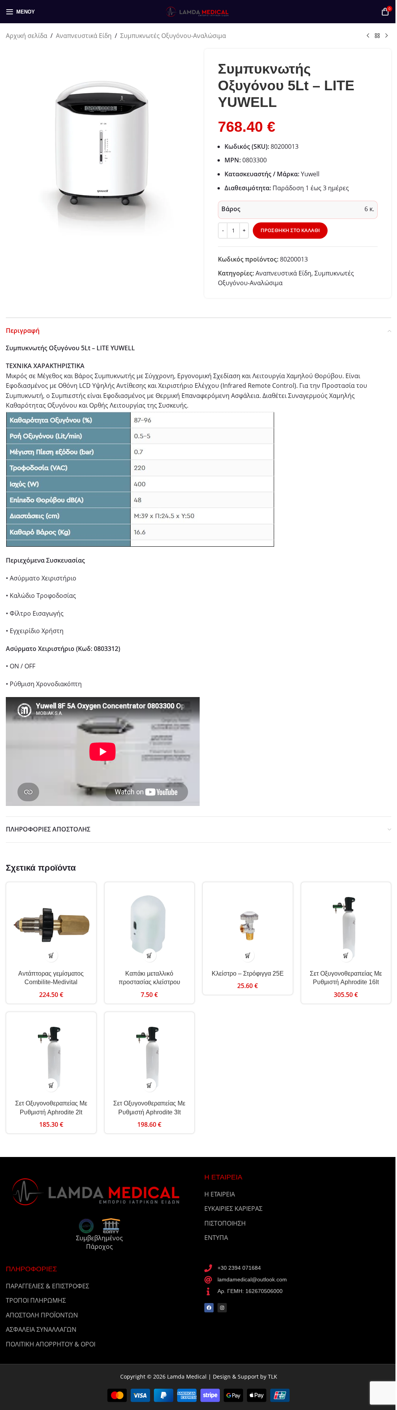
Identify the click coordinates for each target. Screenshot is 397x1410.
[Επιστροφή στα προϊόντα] (377, 36)
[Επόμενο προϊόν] (386, 36)
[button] (51, 955)
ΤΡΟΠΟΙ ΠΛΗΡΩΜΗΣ (36, 1300)
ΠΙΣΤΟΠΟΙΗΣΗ (225, 1223)
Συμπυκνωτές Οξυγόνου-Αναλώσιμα (173, 35)
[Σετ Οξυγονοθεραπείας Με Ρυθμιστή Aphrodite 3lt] (149, 1057)
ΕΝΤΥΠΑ (216, 1237)
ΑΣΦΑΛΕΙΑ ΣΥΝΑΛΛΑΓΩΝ (41, 1329)
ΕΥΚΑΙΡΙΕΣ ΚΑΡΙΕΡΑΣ (233, 1208)
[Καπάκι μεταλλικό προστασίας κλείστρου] (149, 927)
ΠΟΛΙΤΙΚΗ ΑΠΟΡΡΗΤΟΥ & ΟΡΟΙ (50, 1344)
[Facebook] (209, 1307)
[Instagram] (222, 1307)
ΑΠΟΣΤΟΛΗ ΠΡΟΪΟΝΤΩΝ (42, 1315)
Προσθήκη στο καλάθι (290, 230)
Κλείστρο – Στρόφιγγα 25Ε (248, 973)
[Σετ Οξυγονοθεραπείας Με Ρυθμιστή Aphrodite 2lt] (51, 1057)
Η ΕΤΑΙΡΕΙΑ (219, 1194)
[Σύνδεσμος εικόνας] (99, 1190)
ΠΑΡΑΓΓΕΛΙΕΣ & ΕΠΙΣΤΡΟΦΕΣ (47, 1286)
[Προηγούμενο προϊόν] (368, 36)
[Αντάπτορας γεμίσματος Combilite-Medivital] (51, 927)
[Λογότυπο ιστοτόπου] (198, 11)
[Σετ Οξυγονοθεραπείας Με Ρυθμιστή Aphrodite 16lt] (346, 927)
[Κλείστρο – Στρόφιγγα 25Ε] (248, 927)
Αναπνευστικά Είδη (84, 35)
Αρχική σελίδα (26, 35)
